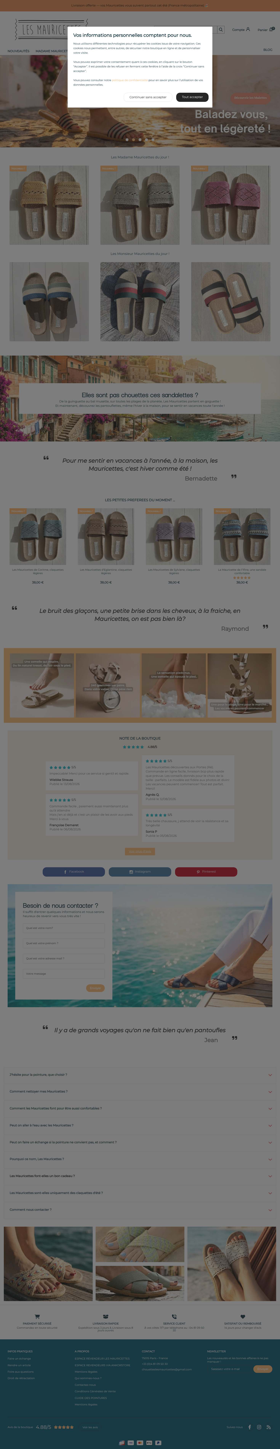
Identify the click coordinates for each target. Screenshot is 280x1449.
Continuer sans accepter (148, 97)
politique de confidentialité (130, 80)
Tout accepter (192, 97)
